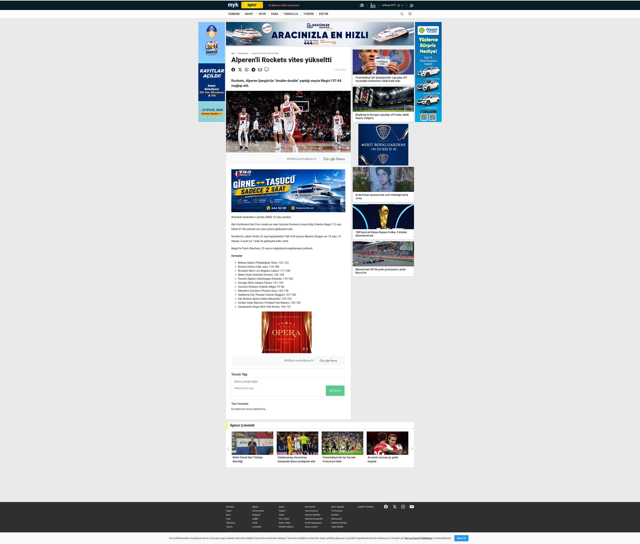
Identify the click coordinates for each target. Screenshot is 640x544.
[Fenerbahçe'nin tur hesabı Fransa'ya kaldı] (297, 443)
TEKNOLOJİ (291, 14)
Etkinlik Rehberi (286, 527)
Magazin (256, 515)
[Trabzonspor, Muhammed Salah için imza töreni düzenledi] (383, 253)
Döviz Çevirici (311, 527)
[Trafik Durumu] (362, 5)
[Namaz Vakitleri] (373, 5)
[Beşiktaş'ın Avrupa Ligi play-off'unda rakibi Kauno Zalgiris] (383, 98)
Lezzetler (256, 527)
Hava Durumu (311, 511)
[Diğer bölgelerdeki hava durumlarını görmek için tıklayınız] (402, 5)
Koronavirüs (258, 511)
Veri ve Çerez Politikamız (418, 538)
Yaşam (282, 511)
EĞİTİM (323, 14)
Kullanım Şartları (339, 523)
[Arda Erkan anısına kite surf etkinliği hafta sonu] (383, 179)
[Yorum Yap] (267, 70)
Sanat (281, 515)
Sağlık (255, 519)
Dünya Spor (243, 53)
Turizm (229, 527)
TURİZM (308, 14)
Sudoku (335, 515)
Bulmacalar (336, 519)
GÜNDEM (234, 14)
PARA (274, 14)
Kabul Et (461, 538)
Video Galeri (284, 523)
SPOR (262, 14)
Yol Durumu (336, 511)
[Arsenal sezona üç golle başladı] (342, 443)
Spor (233, 53)
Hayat (229, 511)
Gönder (337, 390)
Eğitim (255, 507)
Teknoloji (230, 523)
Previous (354, 259)
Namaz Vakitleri (312, 515)
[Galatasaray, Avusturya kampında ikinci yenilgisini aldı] (252, 443)
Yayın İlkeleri (337, 527)
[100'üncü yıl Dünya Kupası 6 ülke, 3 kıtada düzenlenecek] (383, 216)
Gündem (230, 507)
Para (228, 519)
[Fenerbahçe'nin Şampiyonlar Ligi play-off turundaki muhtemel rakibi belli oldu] (383, 61)
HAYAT (249, 14)
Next (412, 259)
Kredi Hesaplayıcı (313, 523)
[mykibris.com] (246, 5)
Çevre (281, 507)
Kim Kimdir (310, 507)
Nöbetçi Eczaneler (314, 519)
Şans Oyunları (337, 507)
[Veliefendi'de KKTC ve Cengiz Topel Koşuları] (387, 443)
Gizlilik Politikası (366, 507)
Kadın (255, 523)
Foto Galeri (284, 519)
